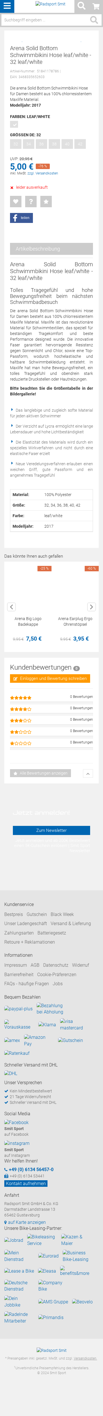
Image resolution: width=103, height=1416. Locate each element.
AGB (35, 965)
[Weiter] (91, 607)
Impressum (15, 965)
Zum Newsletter (51, 830)
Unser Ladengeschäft (25, 923)
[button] (21, 218)
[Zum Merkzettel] (15, 201)
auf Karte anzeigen (27, 1222)
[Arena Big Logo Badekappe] (28, 585)
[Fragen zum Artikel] (31, 201)
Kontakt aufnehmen (26, 1183)
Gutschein (37, 914)
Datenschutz (55, 965)
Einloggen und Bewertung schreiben (53, 678)
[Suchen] (94, 20)
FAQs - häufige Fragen (26, 983)
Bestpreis (13, 914)
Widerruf (80, 965)
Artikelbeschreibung (38, 249)
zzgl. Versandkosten (42, 173)
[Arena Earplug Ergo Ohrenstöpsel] (75, 585)
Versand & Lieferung (71, 923)
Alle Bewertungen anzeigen (43, 773)
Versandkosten (85, 1358)
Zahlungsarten (19, 933)
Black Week (62, 914)
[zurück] (11, 607)
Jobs (58, 983)
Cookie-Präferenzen (56, 974)
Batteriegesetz (51, 933)
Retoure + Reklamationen (29, 942)
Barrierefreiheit (18, 974)
